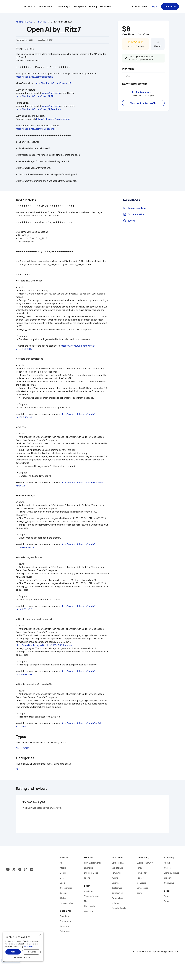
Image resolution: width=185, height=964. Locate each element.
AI (17, 769)
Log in (154, 6)
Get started (170, 6)
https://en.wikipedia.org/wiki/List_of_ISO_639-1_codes (44, 645)
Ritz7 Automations (141, 92)
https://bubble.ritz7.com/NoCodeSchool (36, 128)
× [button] (40, 935)
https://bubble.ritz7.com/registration (34, 76)
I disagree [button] (31, 952)
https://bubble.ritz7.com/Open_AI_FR (35, 96)
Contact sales (139, 6)
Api (17, 747)
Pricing (93, 6)
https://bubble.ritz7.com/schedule (53, 119)
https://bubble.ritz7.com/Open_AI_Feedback (38, 109)
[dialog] (23, 946)
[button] (23, 957)
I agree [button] (13, 952)
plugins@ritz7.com (50, 93)
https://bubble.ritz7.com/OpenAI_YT (53, 83)
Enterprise (105, 6)
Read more (28, 946)
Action (26, 747)
